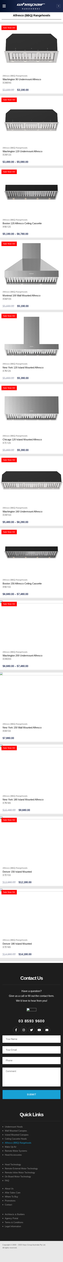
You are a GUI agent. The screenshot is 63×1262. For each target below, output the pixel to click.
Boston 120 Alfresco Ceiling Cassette (22, 223)
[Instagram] (24, 1030)
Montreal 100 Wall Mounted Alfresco (21, 295)
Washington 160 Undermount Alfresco (22, 511)
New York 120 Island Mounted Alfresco (23, 367)
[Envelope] (47, 1030)
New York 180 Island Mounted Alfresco (23, 799)
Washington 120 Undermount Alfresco (22, 151)
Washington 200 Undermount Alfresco (22, 655)
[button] (4, 6)
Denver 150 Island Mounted (17, 871)
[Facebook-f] (16, 1030)
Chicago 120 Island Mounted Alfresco (22, 439)
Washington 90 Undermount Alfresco (22, 79)
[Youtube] (39, 1030)
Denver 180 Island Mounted (17, 943)
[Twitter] (31, 1030)
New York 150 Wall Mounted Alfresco (22, 727)
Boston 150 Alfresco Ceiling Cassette (22, 583)
